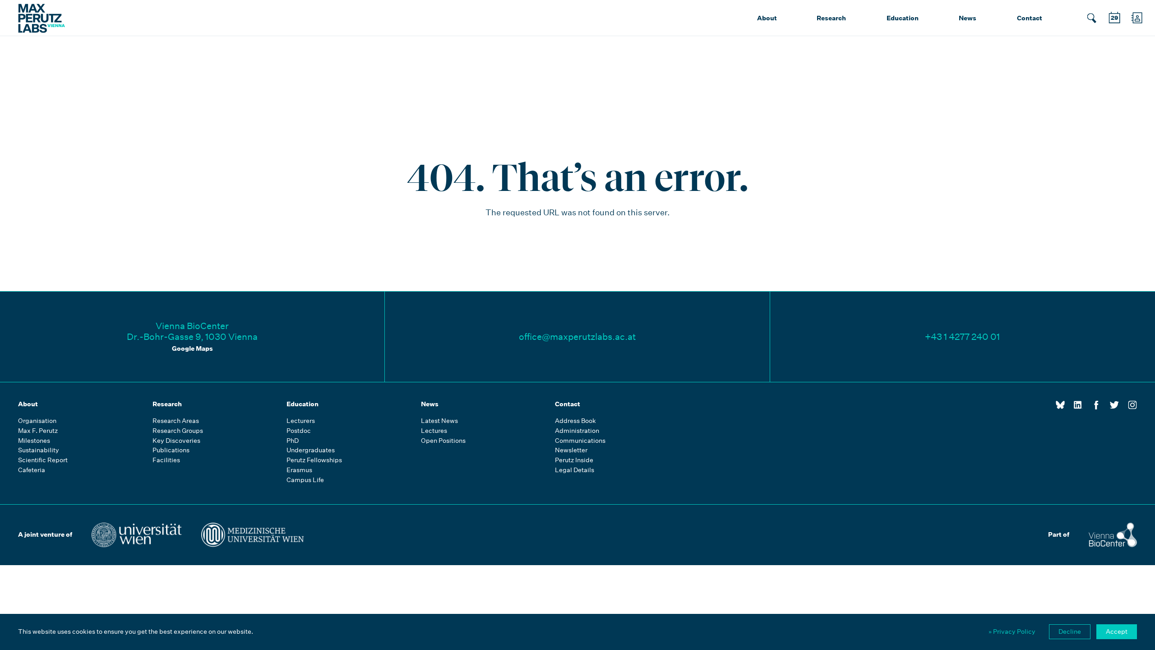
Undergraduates (310, 450)
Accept (1116, 631)
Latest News (439, 421)
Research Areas (175, 421)
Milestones (34, 441)
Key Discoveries (176, 441)
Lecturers (300, 421)
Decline (1069, 631)
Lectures (434, 431)
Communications (580, 441)
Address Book (575, 421)
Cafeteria (31, 470)
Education (903, 18)
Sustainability (38, 450)
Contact (1029, 18)
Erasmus (299, 470)
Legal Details (574, 470)
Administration (577, 431)
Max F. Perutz (38, 431)
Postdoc (298, 431)
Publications (170, 450)
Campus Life (305, 480)
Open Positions (443, 441)
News (967, 18)
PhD (292, 441)
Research (831, 18)
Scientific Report (43, 460)
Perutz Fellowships (314, 460)
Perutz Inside (574, 460)
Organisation (37, 421)
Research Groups (177, 431)
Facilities (166, 460)
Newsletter (571, 450)
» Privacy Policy (1012, 631)
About (767, 18)
